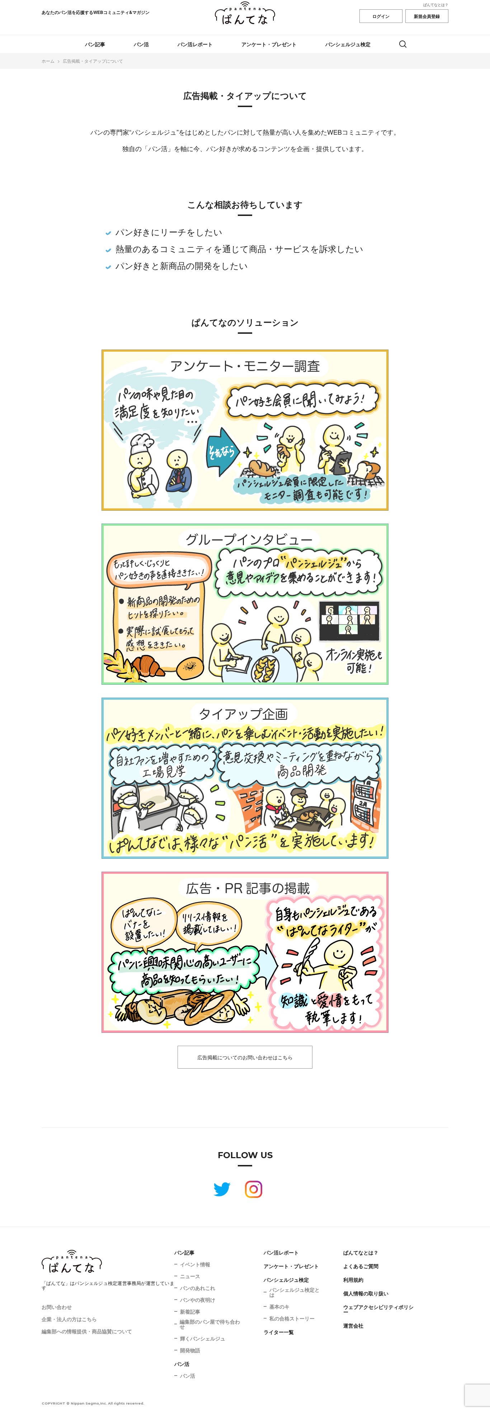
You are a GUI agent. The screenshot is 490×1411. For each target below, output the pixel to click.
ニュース (190, 1275)
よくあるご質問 (360, 1266)
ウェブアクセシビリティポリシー (378, 1309)
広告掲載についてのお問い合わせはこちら (245, 1057)
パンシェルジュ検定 (348, 44)
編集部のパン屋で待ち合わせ (210, 1324)
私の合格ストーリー (292, 1318)
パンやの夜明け (197, 1299)
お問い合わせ (57, 1306)
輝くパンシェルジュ (202, 1338)
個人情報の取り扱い (365, 1293)
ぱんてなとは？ (435, 4)
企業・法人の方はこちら (69, 1319)
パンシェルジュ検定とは (294, 1292)
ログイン (381, 16)
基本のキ (279, 1306)
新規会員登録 (427, 16)
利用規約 (353, 1279)
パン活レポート (195, 44)
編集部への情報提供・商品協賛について (87, 1331)
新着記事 (190, 1311)
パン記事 (95, 44)
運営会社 (353, 1325)
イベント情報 (195, 1264)
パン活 (141, 44)
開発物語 (190, 1350)
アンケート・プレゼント (269, 44)
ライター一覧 (279, 1331)
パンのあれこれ (197, 1287)
